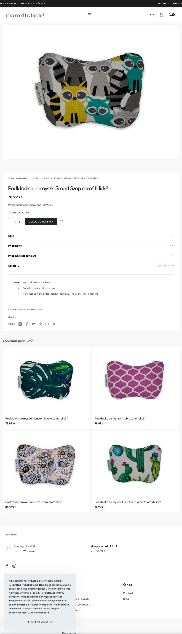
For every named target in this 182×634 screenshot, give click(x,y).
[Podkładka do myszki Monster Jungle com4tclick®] (46, 380)
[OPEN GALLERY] (91, 92)
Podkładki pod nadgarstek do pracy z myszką (71, 178)
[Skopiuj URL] (53, 324)
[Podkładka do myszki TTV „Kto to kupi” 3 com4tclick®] (135, 464)
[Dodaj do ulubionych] (61, 221)
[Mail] (47, 324)
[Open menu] (90, 14)
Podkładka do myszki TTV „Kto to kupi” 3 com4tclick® (128, 501)
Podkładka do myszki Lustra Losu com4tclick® (34, 501)
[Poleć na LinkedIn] (33, 324)
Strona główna (17, 178)
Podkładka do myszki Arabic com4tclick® (120, 418)
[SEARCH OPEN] (152, 15)
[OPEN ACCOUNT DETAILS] (161, 15)
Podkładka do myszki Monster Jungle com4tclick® (36, 418)
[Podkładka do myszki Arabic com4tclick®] (135, 380)
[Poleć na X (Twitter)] (20, 324)
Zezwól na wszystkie (40, 622)
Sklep (35, 178)
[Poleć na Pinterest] (40, 324)
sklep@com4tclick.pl (104, 546)
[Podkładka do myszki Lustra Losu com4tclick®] (46, 464)
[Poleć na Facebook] (26, 324)
